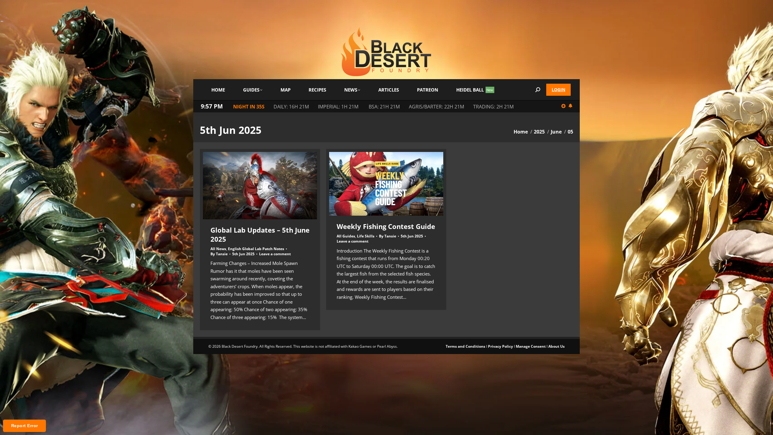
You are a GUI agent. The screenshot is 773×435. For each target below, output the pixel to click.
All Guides (346, 236)
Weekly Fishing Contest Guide (386, 226)
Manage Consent (531, 346)
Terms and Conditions (465, 346)
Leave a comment (275, 254)
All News (218, 248)
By (219, 254)
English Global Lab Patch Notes (256, 248)
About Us (556, 346)
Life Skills (365, 236)
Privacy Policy (500, 346)
